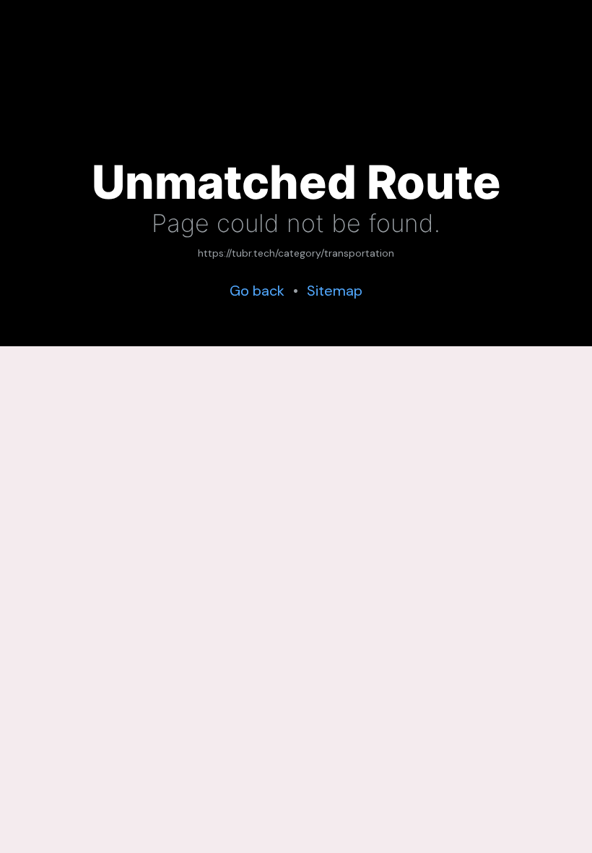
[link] (296, 254)
